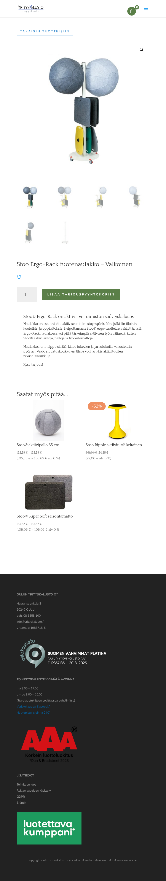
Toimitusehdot (26, 785)
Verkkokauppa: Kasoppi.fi (33, 707)
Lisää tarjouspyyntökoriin (81, 294)
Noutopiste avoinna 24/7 (33, 713)
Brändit (21, 803)
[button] (141, 50)
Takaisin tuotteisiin (45, 31)
